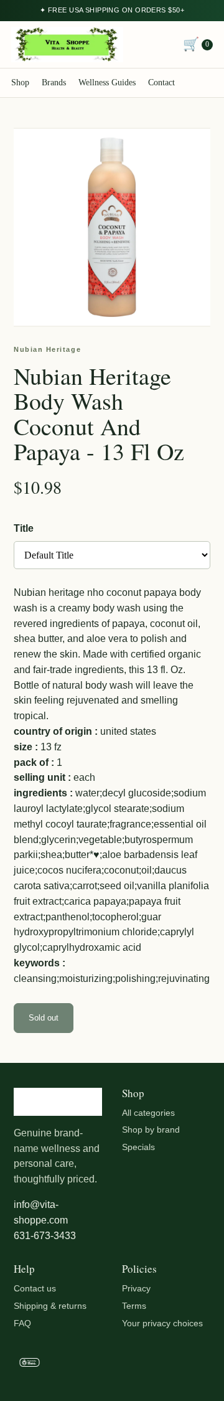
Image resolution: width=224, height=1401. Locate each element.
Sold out (43, 1017)
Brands (54, 82)
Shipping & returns (50, 1306)
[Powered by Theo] (112, 1365)
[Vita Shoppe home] (67, 44)
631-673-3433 (45, 1235)
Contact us (35, 1288)
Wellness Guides (107, 82)
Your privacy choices (162, 1323)
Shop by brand (151, 1129)
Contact (161, 82)
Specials (138, 1147)
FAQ (22, 1323)
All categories (148, 1113)
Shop (20, 82)
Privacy (136, 1288)
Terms (134, 1306)
